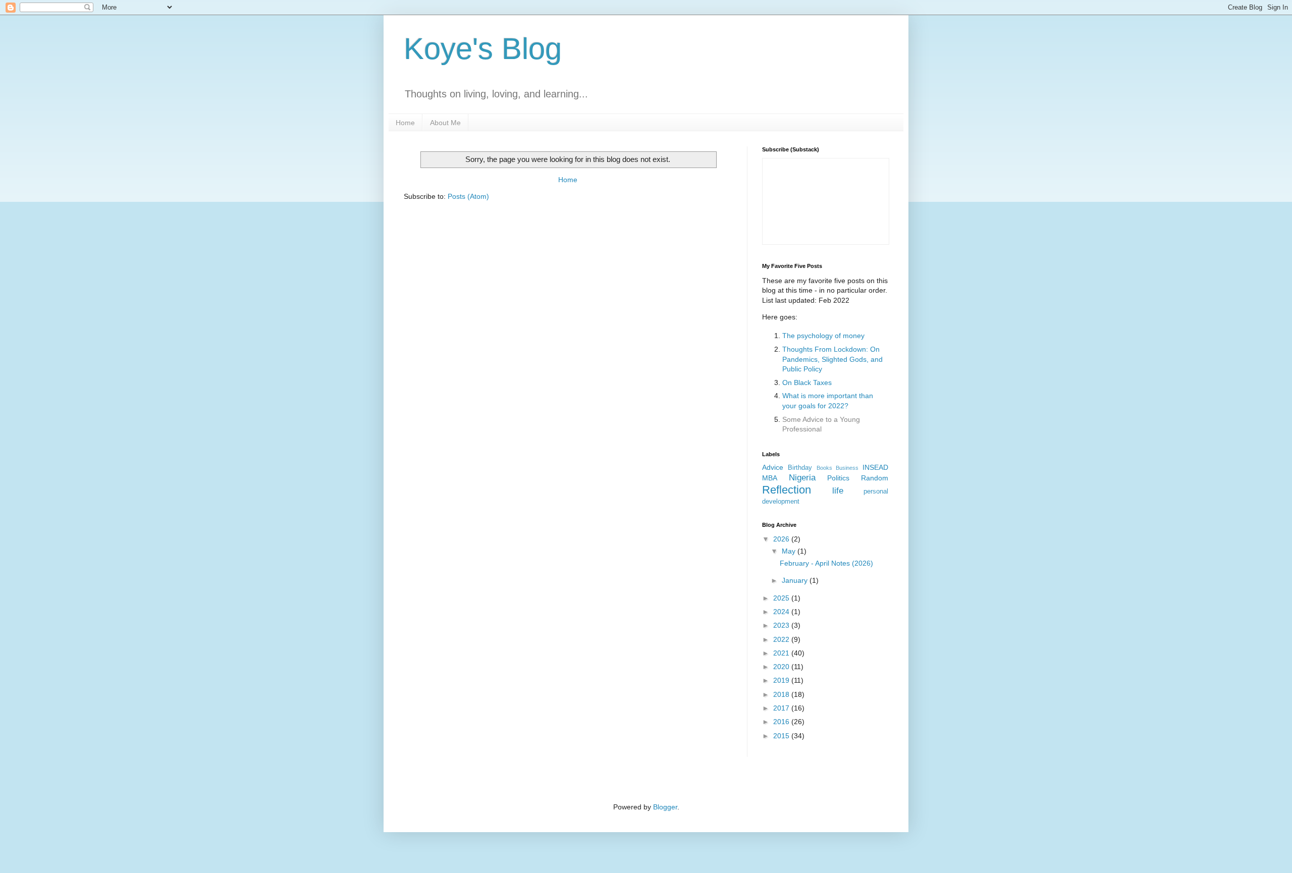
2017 (782, 708)
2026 (782, 539)
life (837, 491)
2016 (782, 722)
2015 (782, 736)
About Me (445, 123)
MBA (769, 478)
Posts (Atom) (468, 196)
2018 (782, 694)
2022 (782, 639)
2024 (782, 612)
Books (824, 468)
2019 (782, 680)
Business (847, 468)
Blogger (665, 807)
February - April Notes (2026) (826, 563)
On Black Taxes (807, 382)
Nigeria (802, 477)
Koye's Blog (483, 49)
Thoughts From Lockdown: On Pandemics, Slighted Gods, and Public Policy (832, 359)
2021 (782, 653)
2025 (782, 598)
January (796, 580)
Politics (838, 478)
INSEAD (875, 467)
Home (405, 123)
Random (874, 478)
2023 (782, 625)
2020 (782, 667)
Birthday (800, 467)
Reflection (786, 489)
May (789, 551)
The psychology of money (823, 336)
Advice (772, 467)
